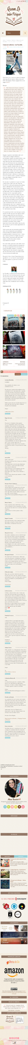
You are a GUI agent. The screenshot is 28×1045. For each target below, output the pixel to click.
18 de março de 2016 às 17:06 (21, 571)
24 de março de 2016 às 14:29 (21, 726)
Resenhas (5, 41)
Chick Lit (13, 40)
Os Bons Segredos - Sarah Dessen (18, 869)
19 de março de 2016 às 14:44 (21, 615)
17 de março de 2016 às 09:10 (21, 379)
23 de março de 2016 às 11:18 (21, 678)
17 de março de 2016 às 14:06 (21, 457)
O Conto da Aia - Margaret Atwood (12, 342)
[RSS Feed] (15, 807)
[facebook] (17, 1)
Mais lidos (7, 856)
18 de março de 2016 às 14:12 (21, 554)
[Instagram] (12, 807)
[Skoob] (19, 807)
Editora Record (19, 40)
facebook (24, 374)
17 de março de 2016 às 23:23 (21, 502)
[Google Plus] (8, 807)
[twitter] (19, 1)
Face (13, 411)
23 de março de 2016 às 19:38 (21, 696)
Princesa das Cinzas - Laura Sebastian (13, 356)
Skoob (7, 82)
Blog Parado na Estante (11, 718)
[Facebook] (5, 807)
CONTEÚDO (20, 856)
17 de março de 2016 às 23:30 (21, 518)
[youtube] (21, 1)
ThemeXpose (5, 1040)
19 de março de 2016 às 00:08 (21, 590)
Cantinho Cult (8, 641)
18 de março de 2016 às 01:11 (21, 532)
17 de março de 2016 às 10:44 (21, 417)
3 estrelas (8, 40)
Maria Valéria (8, 502)
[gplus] (25, 1)
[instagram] (23, 1)
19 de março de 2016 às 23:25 (21, 647)
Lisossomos (8, 584)
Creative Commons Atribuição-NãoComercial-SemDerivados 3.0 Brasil (14, 992)
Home (4, 40)
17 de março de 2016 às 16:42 (21, 485)
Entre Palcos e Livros (10, 672)
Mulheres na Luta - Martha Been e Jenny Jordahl (14, 327)
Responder (7, 413)
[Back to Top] (18, 1038)
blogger (17, 374)
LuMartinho (8, 411)
